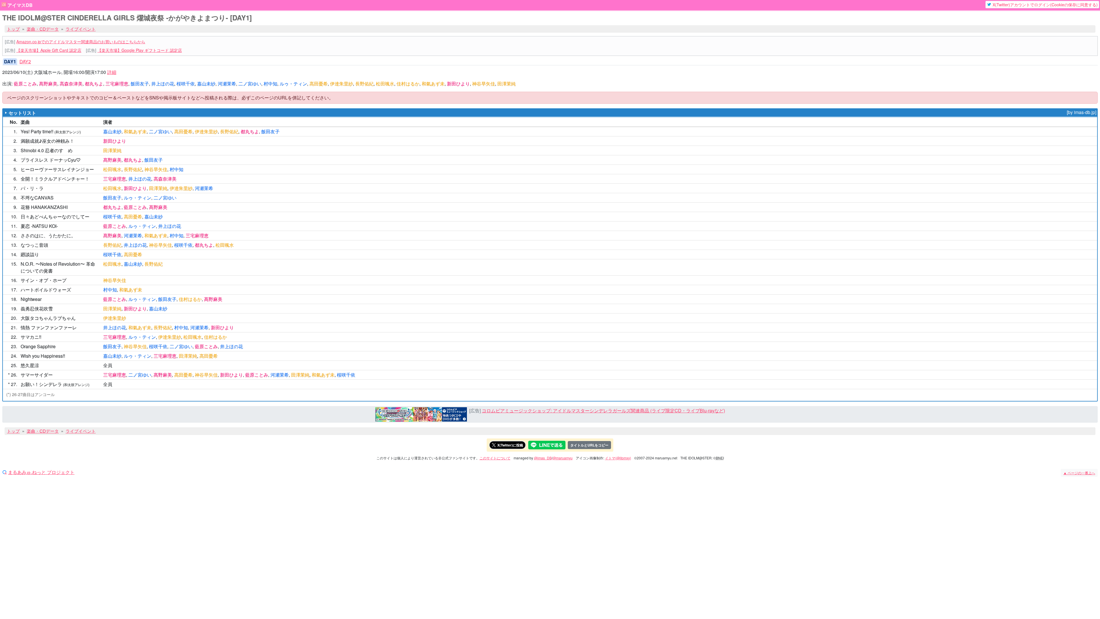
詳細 (111, 72)
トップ (13, 29)
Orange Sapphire (38, 346)
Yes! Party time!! (37, 131)
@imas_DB (543, 457)
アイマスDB (20, 5)
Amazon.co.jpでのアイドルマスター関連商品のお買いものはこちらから (80, 41)
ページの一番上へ (1079, 472)
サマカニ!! (31, 337)
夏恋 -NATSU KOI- (39, 226)
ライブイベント (81, 29)
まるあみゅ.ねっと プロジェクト (41, 472)
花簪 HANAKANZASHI (44, 207)
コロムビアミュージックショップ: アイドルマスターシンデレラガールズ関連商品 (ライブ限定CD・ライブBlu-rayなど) (603, 410)
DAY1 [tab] (10, 61)
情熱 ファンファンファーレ (49, 327)
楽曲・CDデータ (43, 29)
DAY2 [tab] (25, 61)
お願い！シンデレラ (41, 384)
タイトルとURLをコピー (589, 445)
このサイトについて (495, 457)
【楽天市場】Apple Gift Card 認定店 (48, 50)
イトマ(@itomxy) (618, 457)
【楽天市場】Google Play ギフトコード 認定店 (139, 50)
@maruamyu (563, 457)
